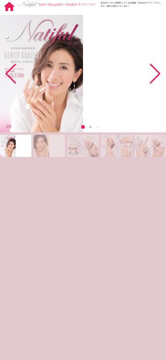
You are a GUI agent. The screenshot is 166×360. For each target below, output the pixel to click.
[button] (155, 74)
